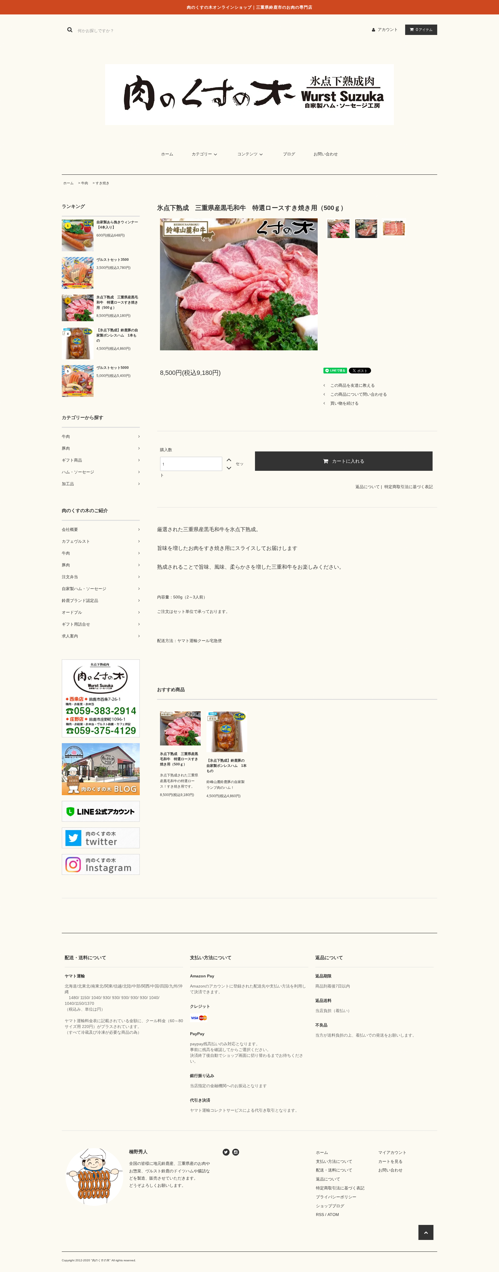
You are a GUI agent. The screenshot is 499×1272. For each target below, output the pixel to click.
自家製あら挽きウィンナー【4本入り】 (117, 224)
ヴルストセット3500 (112, 260)
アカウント (388, 29)
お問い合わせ (326, 154)
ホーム (167, 154)
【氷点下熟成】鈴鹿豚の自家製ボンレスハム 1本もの (117, 335)
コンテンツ (247, 154)
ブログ (289, 154)
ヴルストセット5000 (112, 368)
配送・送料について (334, 1170)
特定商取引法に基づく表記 (408, 486)
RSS (320, 1214)
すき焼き (102, 183)
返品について (367, 486)
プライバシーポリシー (336, 1197)
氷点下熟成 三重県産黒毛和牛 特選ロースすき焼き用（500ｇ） (117, 302)
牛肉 (84, 183)
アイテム (424, 29)
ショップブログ (330, 1206)
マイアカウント (392, 1152)
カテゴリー (202, 154)
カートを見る (390, 1161)
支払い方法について (334, 1161)
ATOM (333, 1214)
